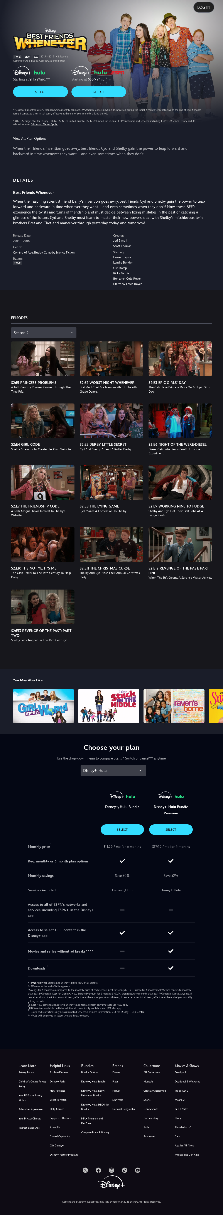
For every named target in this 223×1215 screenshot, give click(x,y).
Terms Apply (36, 982)
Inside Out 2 (181, 1090)
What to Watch (58, 1099)
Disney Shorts (151, 1109)
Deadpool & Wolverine (187, 1081)
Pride (146, 1127)
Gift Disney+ (57, 1145)
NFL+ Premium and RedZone (92, 1121)
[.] (85, 1170)
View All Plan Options (29, 138)
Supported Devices (60, 1118)
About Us (55, 1127)
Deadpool (180, 1072)
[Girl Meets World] (43, 706)
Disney (116, 1072)
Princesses (149, 1136)
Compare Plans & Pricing (95, 1132)
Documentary (151, 1118)
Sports (147, 1099)
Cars (177, 1136)
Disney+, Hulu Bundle (93, 1081)
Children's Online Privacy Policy (32, 1084)
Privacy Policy (26, 1072)
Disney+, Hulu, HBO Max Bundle (95, 1107)
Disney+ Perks (58, 1081)
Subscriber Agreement (31, 1109)
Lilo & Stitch (181, 1109)
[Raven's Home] (174, 706)
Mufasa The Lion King (187, 1154)
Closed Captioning (60, 1136)
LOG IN (203, 7)
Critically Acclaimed (155, 1090)
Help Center (57, 1109)
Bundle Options (89, 1072)
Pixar (115, 1081)
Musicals (148, 1081)
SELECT (40, 92)
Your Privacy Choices (30, 1118)
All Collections (152, 1072)
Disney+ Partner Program (64, 1154)
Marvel (116, 1090)
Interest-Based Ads (29, 1127)
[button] (64, 1066)
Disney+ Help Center (132, 1011)
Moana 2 (179, 1099)
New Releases (57, 1090)
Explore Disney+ (59, 1072)
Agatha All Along (184, 1145)
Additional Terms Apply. (44, 124)
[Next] (215, 705)
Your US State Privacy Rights (30, 1098)
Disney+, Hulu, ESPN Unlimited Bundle (93, 1093)
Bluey (178, 1118)
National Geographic (123, 1109)
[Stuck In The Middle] (108, 706)
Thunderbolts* (183, 1127)
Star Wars (117, 1099)
